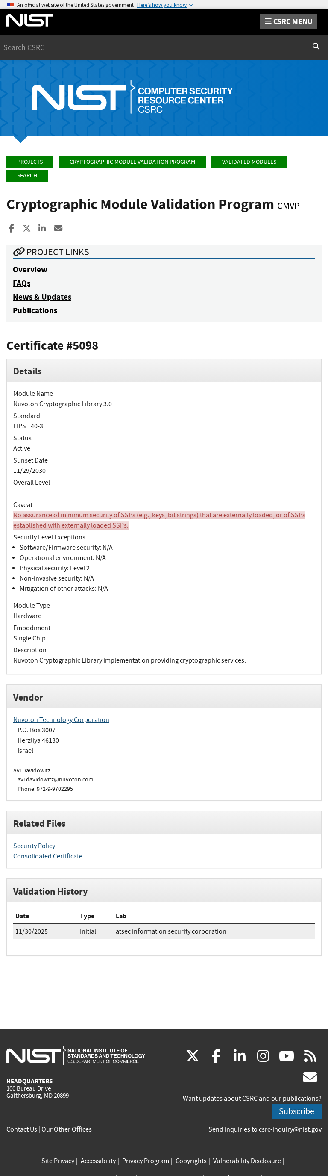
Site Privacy (57, 1161)
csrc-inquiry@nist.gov (290, 1129)
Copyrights (191, 1161)
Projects (30, 162)
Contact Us (21, 1129)
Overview (30, 269)
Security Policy (34, 846)
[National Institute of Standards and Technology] (75, 1055)
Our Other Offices (66, 1129)
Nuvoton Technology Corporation (61, 720)
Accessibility (98, 1161)
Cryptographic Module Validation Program (132, 162)
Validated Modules (249, 162)
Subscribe (296, 1111)
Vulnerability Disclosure (247, 1161)
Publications (35, 310)
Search (27, 175)
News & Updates (42, 297)
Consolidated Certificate (47, 856)
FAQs (21, 283)
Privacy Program (145, 1161)
